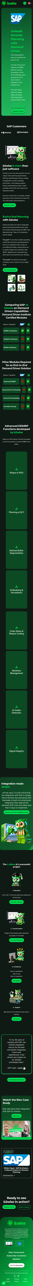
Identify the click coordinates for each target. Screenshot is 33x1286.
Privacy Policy (16, 1280)
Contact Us (16, 1019)
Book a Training (24, 1207)
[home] (11, 3)
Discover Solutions (10, 270)
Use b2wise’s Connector (16, 1080)
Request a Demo (18, 111)
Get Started (16, 981)
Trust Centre (25, 1280)
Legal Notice (8, 1280)
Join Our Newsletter (16, 1265)
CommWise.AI (7, 247)
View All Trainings (18, 106)
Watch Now (16, 1116)
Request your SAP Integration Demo (16, 812)
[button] (24, 3)
